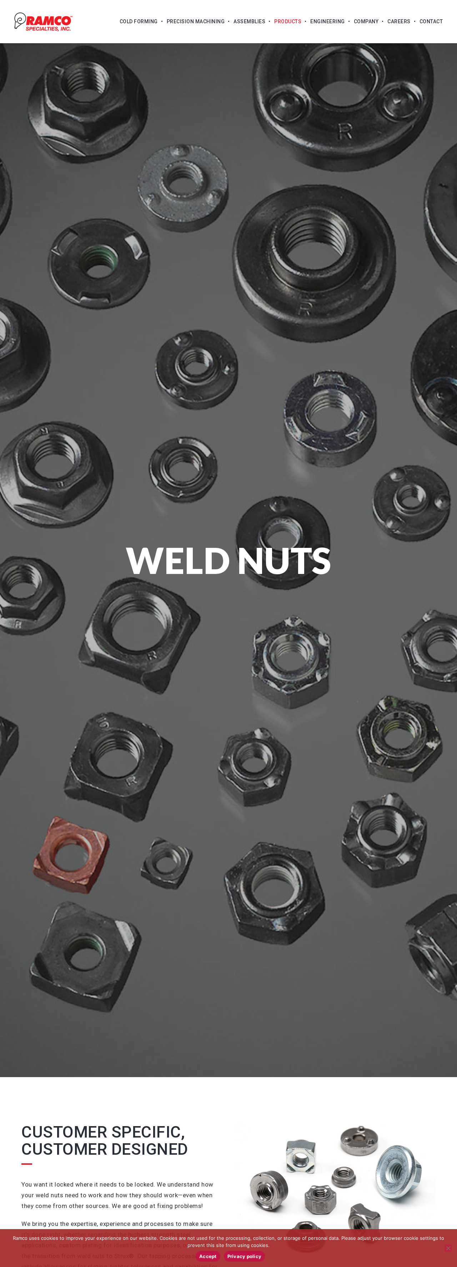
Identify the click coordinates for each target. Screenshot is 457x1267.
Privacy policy (244, 1256)
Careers (399, 21)
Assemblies (249, 21)
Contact (431, 21)
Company (366, 21)
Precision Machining (196, 21)
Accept (208, 1256)
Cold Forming (139, 21)
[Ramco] (43, 21)
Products (287, 21)
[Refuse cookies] (448, 1248)
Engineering (327, 21)
